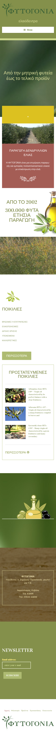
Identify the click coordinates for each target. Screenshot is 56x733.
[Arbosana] (15, 414)
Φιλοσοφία (15, 711)
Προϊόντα (24, 711)
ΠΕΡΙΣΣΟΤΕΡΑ (16, 356)
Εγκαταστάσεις (35, 711)
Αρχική (7, 711)
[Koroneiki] (15, 432)
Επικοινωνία (47, 711)
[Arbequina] (15, 395)
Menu (29, 30)
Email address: (9, 659)
